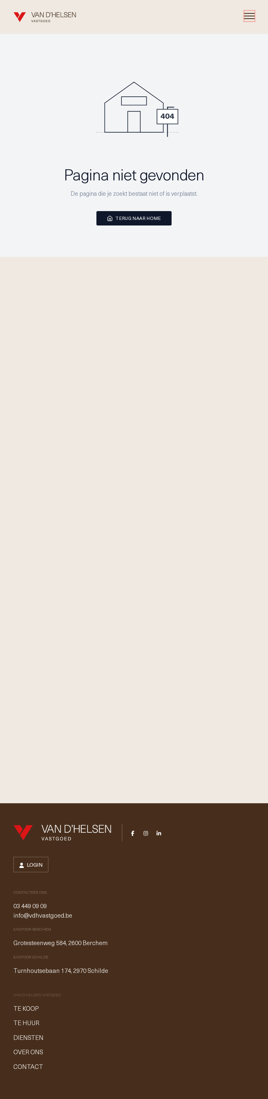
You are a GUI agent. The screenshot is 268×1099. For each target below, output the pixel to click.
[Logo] (44, 17)
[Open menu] (249, 16)
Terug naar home (138, 218)
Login (35, 864)
